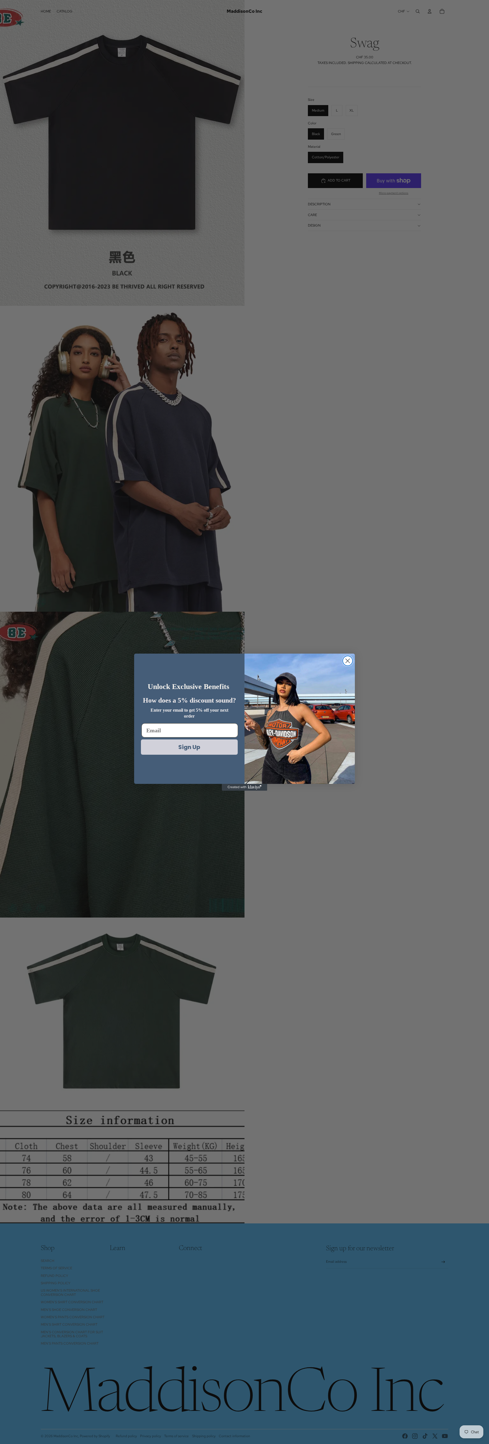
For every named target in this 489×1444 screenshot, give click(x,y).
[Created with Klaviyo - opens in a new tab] (244, 787)
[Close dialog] (348, 661)
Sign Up (189, 747)
